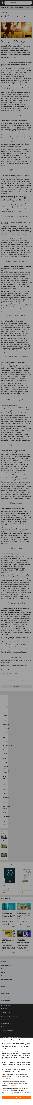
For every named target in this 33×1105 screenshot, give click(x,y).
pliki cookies (15, 1045)
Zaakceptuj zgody (16, 1097)
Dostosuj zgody (6, 1078)
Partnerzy (14, 1085)
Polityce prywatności (17, 1094)
